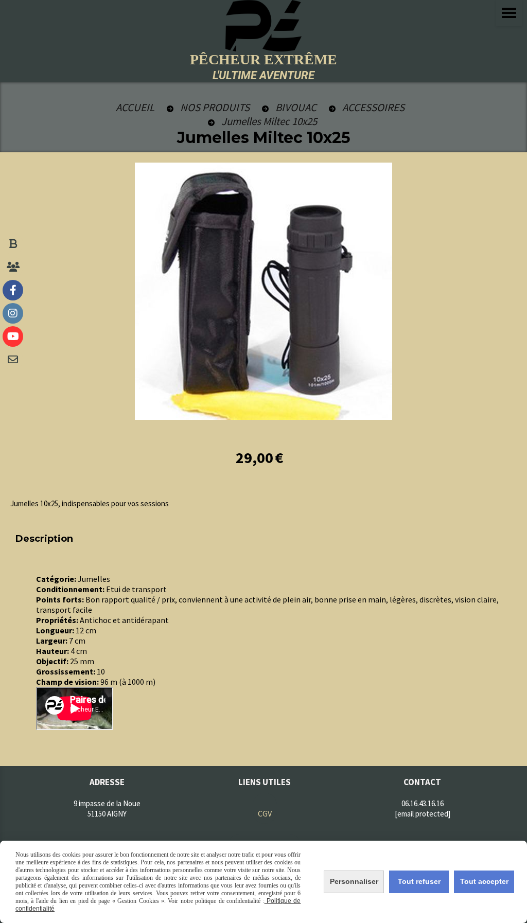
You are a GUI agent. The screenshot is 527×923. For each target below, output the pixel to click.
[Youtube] (13, 336)
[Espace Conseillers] (13, 267)
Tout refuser (419, 881)
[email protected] (422, 814)
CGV (265, 813)
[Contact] (13, 359)
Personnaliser (354, 881)
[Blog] (13, 244)
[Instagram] (13, 313)
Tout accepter (484, 881)
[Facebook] (13, 290)
